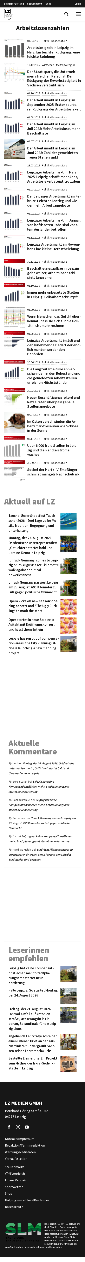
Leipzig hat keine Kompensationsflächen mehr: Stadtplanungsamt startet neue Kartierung (38, 786)
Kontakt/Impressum (19, 1139)
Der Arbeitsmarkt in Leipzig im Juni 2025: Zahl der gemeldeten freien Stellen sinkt (52, 152)
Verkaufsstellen (16, 1159)
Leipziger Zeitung (14, 3)
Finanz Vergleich (16, 1180)
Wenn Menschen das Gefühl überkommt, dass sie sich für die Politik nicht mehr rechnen (54, 321)
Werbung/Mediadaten (20, 1152)
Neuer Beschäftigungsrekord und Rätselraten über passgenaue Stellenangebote (53, 402)
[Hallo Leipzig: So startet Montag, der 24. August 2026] (68, 996)
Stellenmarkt (34, 3)
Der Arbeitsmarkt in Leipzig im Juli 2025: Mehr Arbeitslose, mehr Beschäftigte (53, 128)
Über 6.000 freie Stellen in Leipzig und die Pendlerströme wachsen (52, 450)
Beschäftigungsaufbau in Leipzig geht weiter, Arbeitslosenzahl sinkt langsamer (53, 273)
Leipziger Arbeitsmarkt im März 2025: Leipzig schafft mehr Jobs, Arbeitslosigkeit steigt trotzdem (53, 176)
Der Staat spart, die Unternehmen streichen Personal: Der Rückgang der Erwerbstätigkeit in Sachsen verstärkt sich (54, 78)
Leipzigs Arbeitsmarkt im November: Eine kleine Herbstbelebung (53, 246)
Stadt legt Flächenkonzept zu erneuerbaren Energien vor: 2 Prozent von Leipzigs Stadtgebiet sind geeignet (40, 854)
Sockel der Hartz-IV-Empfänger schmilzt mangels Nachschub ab (53, 471)
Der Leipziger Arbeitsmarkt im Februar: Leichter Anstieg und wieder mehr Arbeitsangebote (54, 200)
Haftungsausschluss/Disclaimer (27, 1200)
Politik (46, 41)
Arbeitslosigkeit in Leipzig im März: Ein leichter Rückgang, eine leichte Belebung (53, 52)
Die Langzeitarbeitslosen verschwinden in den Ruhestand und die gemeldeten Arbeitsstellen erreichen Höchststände (53, 376)
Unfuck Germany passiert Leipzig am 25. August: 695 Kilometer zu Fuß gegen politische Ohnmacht (42, 823)
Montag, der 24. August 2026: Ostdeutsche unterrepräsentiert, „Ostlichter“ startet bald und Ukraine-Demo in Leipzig (41, 768)
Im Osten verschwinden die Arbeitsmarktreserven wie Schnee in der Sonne (52, 426)
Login (78, 3)
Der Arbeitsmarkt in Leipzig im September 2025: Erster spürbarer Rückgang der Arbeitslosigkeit (54, 104)
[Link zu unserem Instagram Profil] (18, 1127)
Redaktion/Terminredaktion (25, 1145)
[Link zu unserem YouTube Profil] (27, 1127)
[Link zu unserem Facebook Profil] (9, 1127)
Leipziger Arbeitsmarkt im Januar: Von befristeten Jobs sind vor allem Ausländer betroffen (54, 225)
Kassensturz (59, 41)
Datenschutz (14, 1207)
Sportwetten (14, 1187)
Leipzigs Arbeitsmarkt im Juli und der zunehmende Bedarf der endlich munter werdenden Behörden (54, 347)
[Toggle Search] (66, 14)
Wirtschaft (48, 65)
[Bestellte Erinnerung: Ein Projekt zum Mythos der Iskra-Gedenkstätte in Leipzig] (68, 1064)
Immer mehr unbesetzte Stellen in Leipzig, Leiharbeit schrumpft (53, 294)
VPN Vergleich (15, 1174)
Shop (48, 3)
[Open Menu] (78, 14)
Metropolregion (66, 65)
